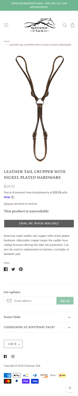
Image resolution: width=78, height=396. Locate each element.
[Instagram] (13, 356)
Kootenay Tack (32, 365)
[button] (39, 223)
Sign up (64, 300)
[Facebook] (5, 356)
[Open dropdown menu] (69, 317)
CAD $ (12, 344)
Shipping (8, 203)
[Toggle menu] (6, 25)
